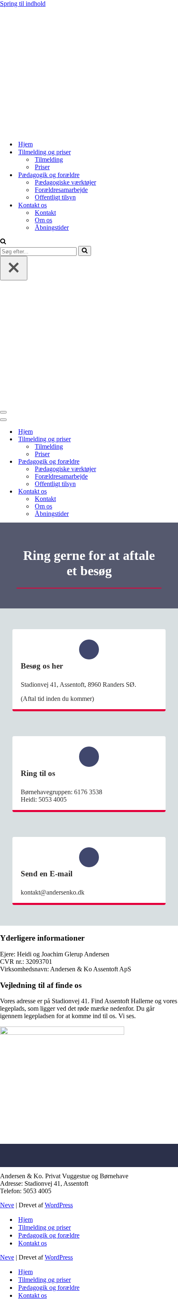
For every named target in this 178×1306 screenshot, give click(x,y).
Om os (43, 220)
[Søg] (3, 242)
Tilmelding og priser (44, 1227)
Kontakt (45, 212)
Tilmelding (49, 159)
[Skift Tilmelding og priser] (144, 439)
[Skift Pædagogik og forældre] (144, 461)
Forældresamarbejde (61, 189)
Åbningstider (52, 227)
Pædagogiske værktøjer (65, 182)
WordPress (59, 1205)
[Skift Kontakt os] (144, 491)
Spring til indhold (23, 3)
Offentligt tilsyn (55, 197)
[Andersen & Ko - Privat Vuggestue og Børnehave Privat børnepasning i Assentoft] (62, 129)
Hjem (25, 144)
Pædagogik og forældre (48, 1235)
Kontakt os (32, 1243)
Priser (42, 166)
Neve (7, 1205)
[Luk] (13, 268)
